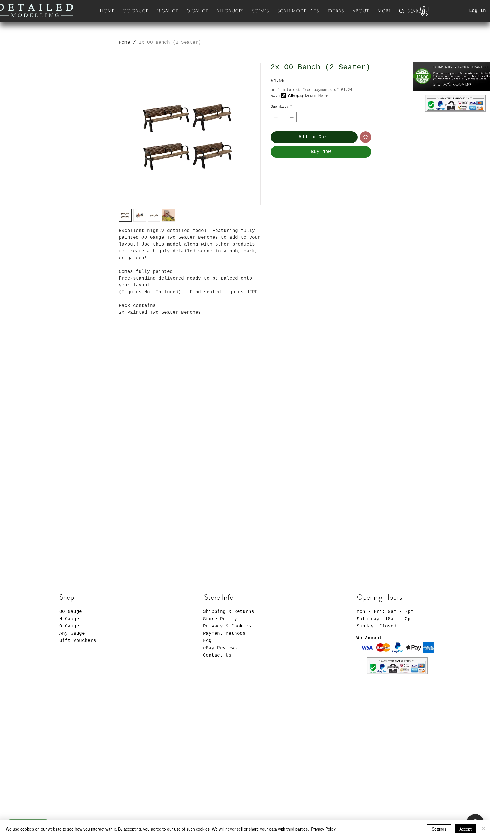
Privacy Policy (323, 829)
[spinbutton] (283, 117)
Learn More (316, 95)
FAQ (207, 640)
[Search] (378, 11)
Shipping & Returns (228, 611)
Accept (465, 829)
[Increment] (292, 117)
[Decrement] (274, 117)
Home (124, 42)
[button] (260, 11)
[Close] (483, 828)
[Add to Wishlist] (365, 137)
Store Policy (220, 619)
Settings (439, 829)
